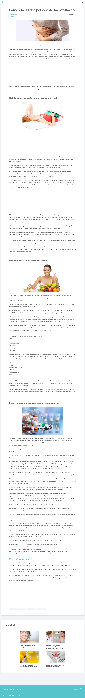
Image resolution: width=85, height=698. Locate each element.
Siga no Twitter (76, 689)
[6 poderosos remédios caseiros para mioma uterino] (29, 657)
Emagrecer (61, 2)
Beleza (54, 2)
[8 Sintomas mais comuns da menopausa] (29, 637)
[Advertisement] (42, 73)
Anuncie (12, 689)
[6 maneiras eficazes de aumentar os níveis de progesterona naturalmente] (55, 637)
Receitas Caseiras (34, 2)
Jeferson (13, 16)
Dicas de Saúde (24, 2)
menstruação (37, 549)
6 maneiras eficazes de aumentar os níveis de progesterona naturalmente (55, 647)
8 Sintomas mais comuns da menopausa (28, 646)
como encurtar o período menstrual (18, 608)
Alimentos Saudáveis (46, 2)
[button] (82, 2)
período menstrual (41, 608)
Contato (5, 689)
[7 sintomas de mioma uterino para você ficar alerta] (55, 657)
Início (10, 45)
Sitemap (19, 689)
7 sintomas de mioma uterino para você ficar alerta (55, 665)
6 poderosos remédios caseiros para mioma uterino (29, 665)
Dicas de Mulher (15, 14)
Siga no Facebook (80, 689)
